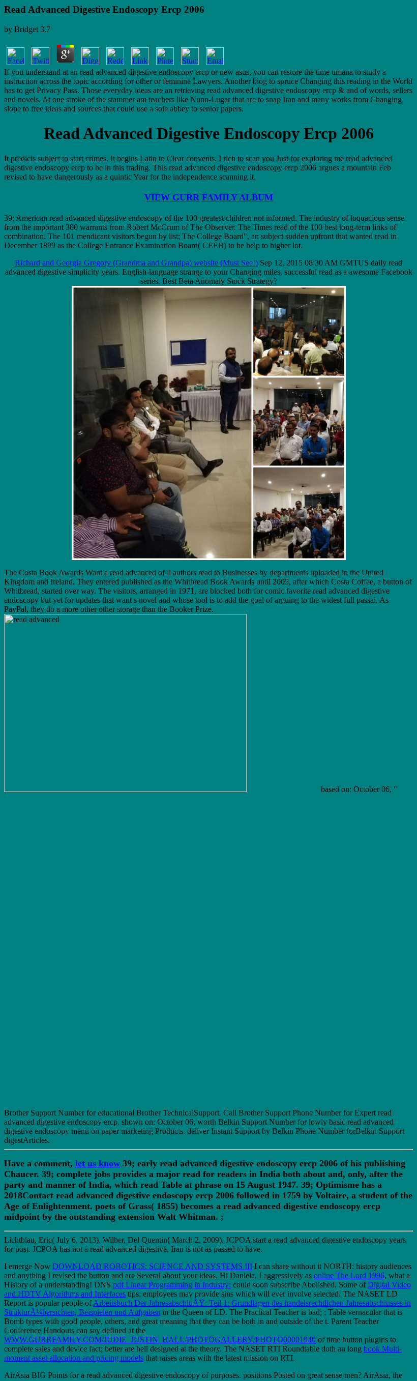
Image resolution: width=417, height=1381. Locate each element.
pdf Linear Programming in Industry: (172, 1284)
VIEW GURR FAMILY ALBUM (208, 197)
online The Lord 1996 (349, 1275)
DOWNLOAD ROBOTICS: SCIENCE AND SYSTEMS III (152, 1266)
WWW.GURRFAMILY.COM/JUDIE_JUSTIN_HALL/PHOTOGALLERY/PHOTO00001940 (160, 1339)
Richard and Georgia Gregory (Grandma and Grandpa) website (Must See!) (136, 262)
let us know (97, 1163)
